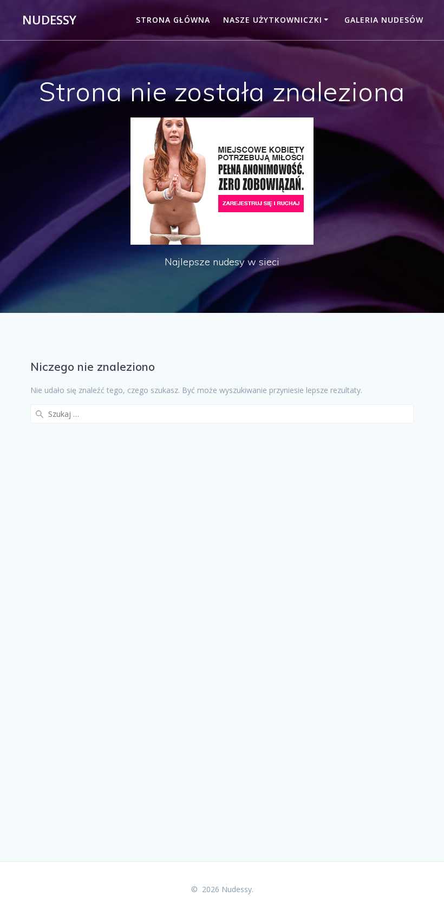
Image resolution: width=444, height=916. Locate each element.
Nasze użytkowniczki (272, 20)
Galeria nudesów (383, 20)
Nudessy (49, 20)
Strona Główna (173, 20)
